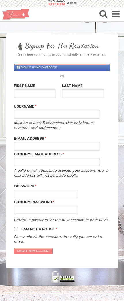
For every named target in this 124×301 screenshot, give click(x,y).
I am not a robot (39, 229)
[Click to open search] (103, 14)
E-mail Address (30, 138)
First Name (24, 86)
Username (25, 106)
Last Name (72, 86)
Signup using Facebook (39, 67)
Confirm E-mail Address (39, 154)
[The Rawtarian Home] (16, 14)
